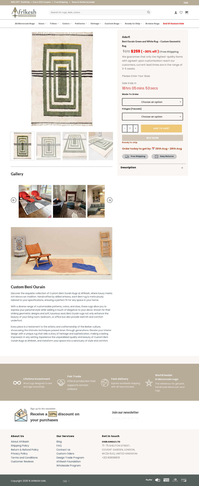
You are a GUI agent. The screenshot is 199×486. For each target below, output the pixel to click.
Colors (65, 23)
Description (128, 167)
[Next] (106, 78)
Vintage (94, 23)
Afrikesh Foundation (68, 461)
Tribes (53, 23)
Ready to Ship (132, 23)
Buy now (152, 138)
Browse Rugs (153, 23)
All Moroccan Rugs (25, 23)
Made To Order (130, 94)
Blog (59, 441)
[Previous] (17, 78)
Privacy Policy (19, 453)
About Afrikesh (20, 441)
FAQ (186, 2)
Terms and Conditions (24, 457)
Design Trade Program (70, 457)
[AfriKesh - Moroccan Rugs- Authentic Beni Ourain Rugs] (24, 12)
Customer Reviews (22, 461)
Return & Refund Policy (25, 449)
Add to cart (161, 128)
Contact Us (63, 449)
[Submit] (148, 12)
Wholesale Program (68, 465)
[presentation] (13, 200)
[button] (175, 12)
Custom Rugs (112, 23)
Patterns (80, 23)
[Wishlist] (181, 12)
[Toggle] (182, 168)
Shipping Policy (20, 445)
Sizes (41, 23)
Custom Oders (65, 453)
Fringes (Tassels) (131, 109)
